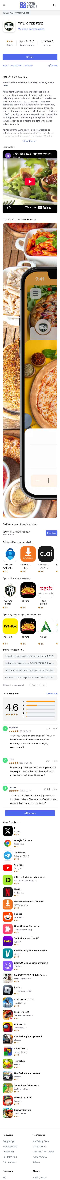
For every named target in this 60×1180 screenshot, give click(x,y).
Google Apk (9, 1141)
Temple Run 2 (40, 1146)
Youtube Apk (9, 1161)
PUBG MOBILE (40, 1156)
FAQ (5, 1177)
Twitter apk (8, 1151)
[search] (54, 5)
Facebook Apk (10, 1146)
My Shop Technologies (31, 29)
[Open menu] (4, 4)
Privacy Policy (40, 1177)
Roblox (36, 1161)
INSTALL (30, 57)
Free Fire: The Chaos (43, 1151)
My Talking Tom (41, 1141)
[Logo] (28, 5)
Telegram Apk (10, 1156)
